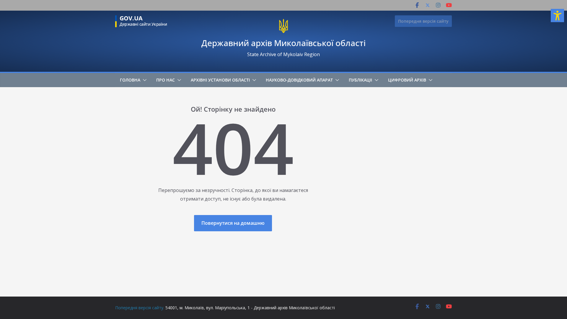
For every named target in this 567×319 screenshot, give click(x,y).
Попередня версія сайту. (139, 307)
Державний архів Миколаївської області (283, 42)
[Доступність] (557, 15)
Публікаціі (360, 80)
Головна (130, 80)
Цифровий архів (407, 80)
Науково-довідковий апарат (299, 80)
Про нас (165, 80)
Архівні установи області (220, 80)
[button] (143, 80)
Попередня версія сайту (423, 21)
